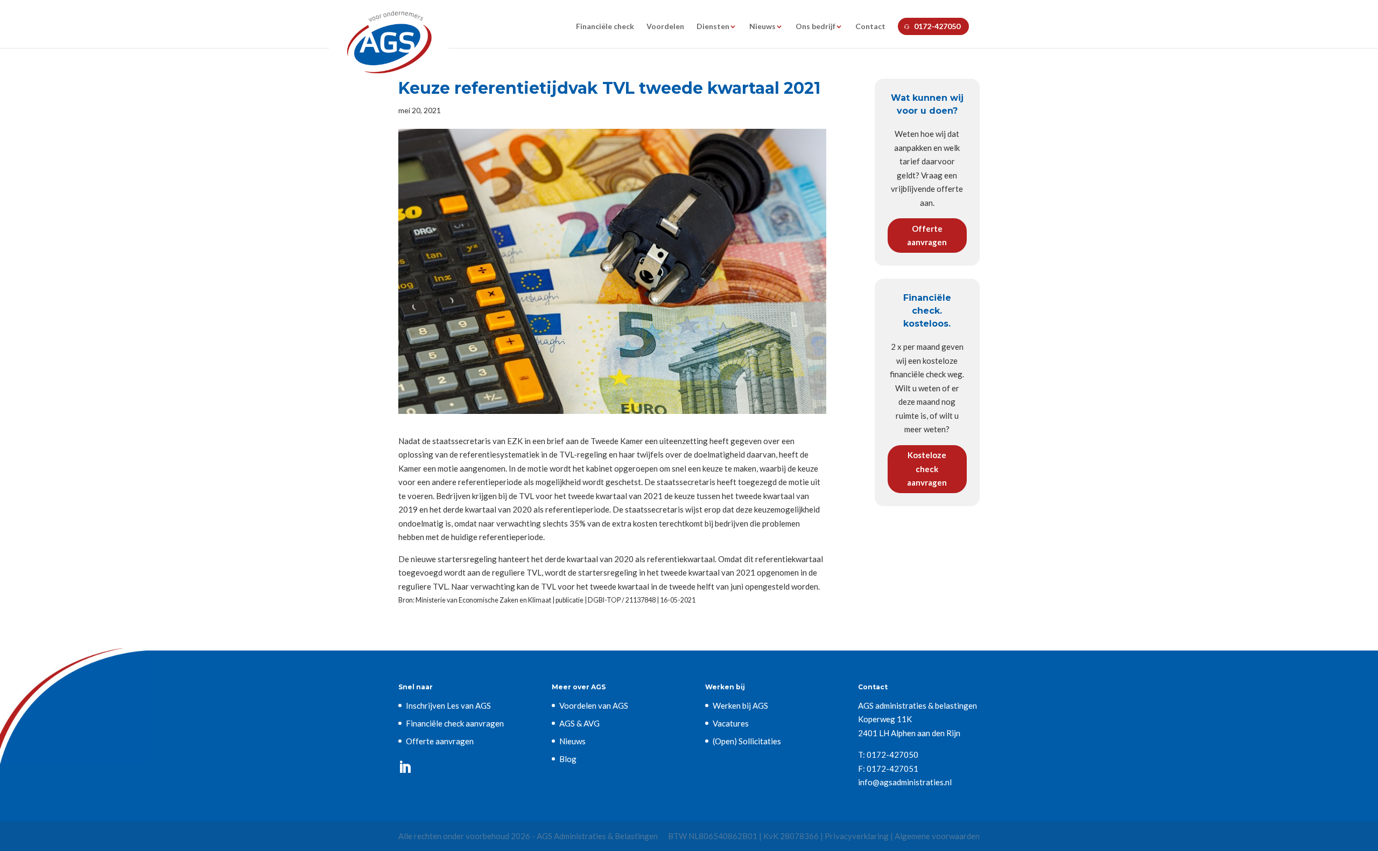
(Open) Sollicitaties (747, 741)
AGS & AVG (579, 723)
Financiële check (605, 27)
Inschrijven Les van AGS (448, 705)
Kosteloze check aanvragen (927, 468)
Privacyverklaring (857, 836)
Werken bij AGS (740, 705)
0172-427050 (937, 26)
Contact (870, 27)
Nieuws (762, 27)
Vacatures (731, 723)
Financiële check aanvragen (455, 723)
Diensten (713, 27)
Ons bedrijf (815, 27)
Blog (567, 759)
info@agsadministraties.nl (905, 782)
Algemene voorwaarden (937, 836)
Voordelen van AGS (593, 705)
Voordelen (665, 27)
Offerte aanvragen (927, 235)
